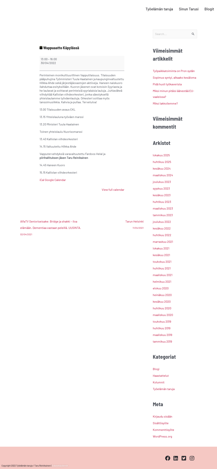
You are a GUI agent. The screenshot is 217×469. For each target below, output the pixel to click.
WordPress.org (162, 436)
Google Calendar (55, 180)
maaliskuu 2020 (163, 315)
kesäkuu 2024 (162, 168)
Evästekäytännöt (60, 465)
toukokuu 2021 (162, 261)
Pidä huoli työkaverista (167, 84)
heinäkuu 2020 (162, 295)
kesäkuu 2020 (162, 301)
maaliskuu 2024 (163, 175)
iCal (42, 180)
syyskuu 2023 (161, 188)
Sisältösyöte (161, 423)
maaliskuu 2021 (162, 275)
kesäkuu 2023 (161, 195)
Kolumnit (158, 382)
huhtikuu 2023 (162, 201)
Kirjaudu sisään (162, 416)
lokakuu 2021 (161, 248)
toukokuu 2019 (162, 321)
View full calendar (113, 189)
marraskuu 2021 (163, 241)
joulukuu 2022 (162, 221)
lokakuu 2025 (161, 155)
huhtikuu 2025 (162, 162)
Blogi (156, 369)
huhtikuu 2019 (161, 328)
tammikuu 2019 (162, 341)
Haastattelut (161, 375)
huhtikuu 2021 (162, 268)
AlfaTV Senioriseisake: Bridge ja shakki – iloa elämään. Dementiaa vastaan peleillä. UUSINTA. (50, 222)
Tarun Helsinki (134, 222)
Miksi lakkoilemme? (165, 103)
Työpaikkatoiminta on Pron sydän (174, 71)
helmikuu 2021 (162, 281)
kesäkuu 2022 (162, 228)
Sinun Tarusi (189, 9)
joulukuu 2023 (162, 181)
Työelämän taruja (159, 9)
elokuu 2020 (161, 288)
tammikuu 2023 (163, 215)
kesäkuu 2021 (161, 255)
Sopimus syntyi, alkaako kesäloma (174, 77)
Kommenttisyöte (163, 429)
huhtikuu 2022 (162, 235)
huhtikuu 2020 (162, 308)
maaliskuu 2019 (162, 335)
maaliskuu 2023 (163, 208)
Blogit (209, 9)
